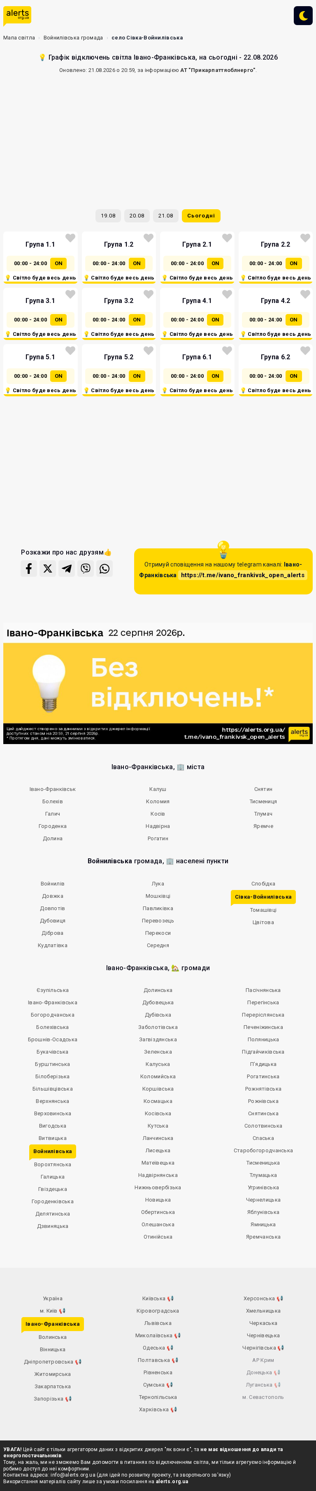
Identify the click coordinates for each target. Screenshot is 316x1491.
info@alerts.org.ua (73, 1475)
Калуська (158, 1064)
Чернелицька (263, 1200)
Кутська (158, 1126)
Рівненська (158, 1372)
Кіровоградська (158, 1311)
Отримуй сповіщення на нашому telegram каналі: (221, 570)
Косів (158, 814)
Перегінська (263, 1002)
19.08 (108, 216)
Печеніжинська (263, 1027)
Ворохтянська (53, 1164)
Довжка (52, 896)
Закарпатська (53, 1386)
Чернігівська (263, 1348)
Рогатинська (263, 1076)
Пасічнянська (263, 990)
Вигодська (53, 1126)
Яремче (263, 826)
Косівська (158, 1113)
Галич (52, 814)
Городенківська (53, 1201)
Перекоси (158, 933)
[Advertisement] (158, 138)
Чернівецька (263, 1335)
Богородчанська (52, 1015)
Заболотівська (158, 1027)
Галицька (53, 1177)
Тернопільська (158, 1397)
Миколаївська (158, 1335)
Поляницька (263, 1039)
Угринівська (263, 1187)
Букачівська (52, 1052)
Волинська (53, 1337)
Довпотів (52, 908)
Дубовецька (158, 1002)
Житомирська (52, 1374)
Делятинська (52, 1214)
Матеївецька (158, 1163)
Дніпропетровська (52, 1362)
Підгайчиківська (263, 1052)
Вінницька (53, 1349)
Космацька (158, 1101)
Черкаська (263, 1323)
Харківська (158, 1409)
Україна (53, 1298)
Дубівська (158, 1015)
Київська (158, 1298)
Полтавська (158, 1360)
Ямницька (263, 1224)
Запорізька (53, 1399)
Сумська (158, 1385)
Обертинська (158, 1212)
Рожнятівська (263, 1089)
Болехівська (52, 1027)
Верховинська (53, 1113)
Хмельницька (263, 1311)
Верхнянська (52, 1101)
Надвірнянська (158, 1175)
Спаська (263, 1138)
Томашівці (263, 910)
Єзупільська (53, 990)
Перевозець (158, 921)
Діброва (52, 933)
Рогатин (158, 838)
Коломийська (158, 1076)
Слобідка (263, 884)
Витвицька (53, 1138)
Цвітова (263, 922)
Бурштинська (52, 1064)
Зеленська (158, 1052)
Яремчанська (263, 1237)
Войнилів (53, 884)
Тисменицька (263, 1163)
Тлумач (263, 814)
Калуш (158, 789)
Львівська (158, 1323)
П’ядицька (263, 1064)
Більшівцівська (53, 1089)
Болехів (52, 801)
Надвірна (158, 826)
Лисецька (158, 1150)
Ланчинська (158, 1138)
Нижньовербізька (158, 1187)
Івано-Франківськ (53, 789)
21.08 (165, 216)
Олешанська (158, 1224)
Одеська (158, 1348)
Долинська (158, 990)
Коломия (158, 801)
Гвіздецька (52, 1189)
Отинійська (158, 1237)
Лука (158, 884)
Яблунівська (263, 1212)
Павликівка (158, 908)
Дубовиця (52, 921)
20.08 (137, 216)
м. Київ (53, 1311)
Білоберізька (52, 1076)
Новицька (158, 1200)
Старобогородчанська (263, 1150)
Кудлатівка (52, 945)
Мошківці (158, 896)
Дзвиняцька (53, 1226)
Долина (53, 838)
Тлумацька (263, 1175)
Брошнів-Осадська (53, 1039)
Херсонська (263, 1298)
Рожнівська (263, 1101)
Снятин (263, 789)
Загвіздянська (158, 1039)
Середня (158, 945)
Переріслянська (263, 1015)
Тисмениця (263, 801)
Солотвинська (263, 1126)
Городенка (53, 826)
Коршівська (158, 1089)
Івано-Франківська (52, 1002)
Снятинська (263, 1113)
